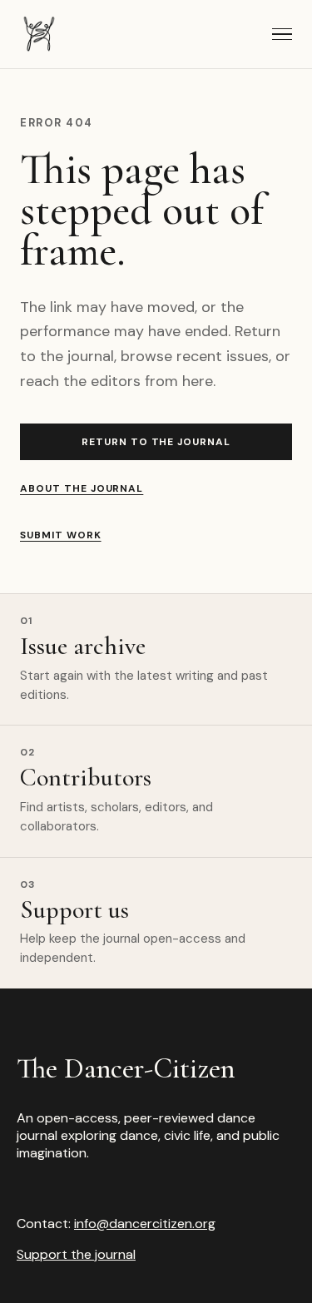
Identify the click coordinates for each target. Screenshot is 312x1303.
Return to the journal (156, 441)
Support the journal (76, 1254)
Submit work (61, 535)
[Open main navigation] (282, 34)
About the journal (81, 488)
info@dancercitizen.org (144, 1223)
